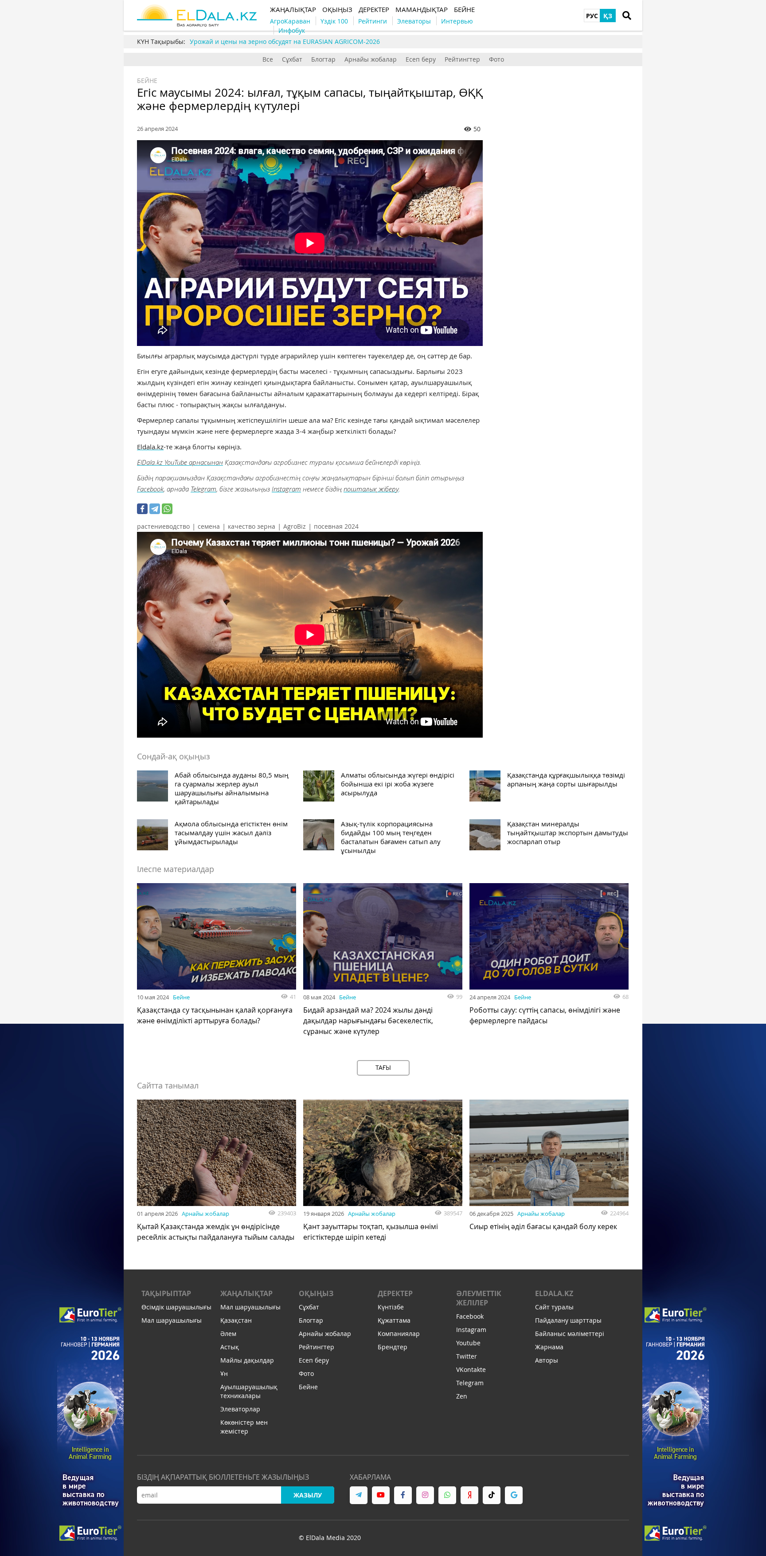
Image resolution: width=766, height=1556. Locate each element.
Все (267, 59)
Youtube (468, 1343)
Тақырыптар (166, 1293)
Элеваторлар (240, 1409)
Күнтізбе (391, 1307)
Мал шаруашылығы (171, 1320)
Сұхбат (292, 59)
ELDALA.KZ (554, 1293)
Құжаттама (394, 1320)
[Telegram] (154, 508)
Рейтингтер (462, 59)
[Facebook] (142, 508)
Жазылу (307, 1495)
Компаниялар (399, 1333)
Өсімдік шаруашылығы (176, 1307)
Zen (461, 1396)
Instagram (286, 488)
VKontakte (471, 1369)
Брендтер (392, 1347)
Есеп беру (421, 59)
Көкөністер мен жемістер (244, 1426)
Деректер (395, 1293)
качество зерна (251, 526)
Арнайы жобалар (370, 59)
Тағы (383, 1067)
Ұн (224, 1373)
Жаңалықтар (246, 1293)
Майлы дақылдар (247, 1360)
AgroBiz (294, 526)
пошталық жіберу (371, 488)
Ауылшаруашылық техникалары (248, 1391)
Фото (496, 59)
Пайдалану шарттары (568, 1320)
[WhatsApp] (167, 508)
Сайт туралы (554, 1307)
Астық (229, 1347)
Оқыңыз (316, 1293)
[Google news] (514, 1495)
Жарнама (549, 1347)
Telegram (203, 488)
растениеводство (163, 526)
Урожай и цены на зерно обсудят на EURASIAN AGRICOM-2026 (285, 41)
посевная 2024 (336, 526)
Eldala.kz (150, 446)
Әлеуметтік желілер (478, 1298)
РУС (592, 16)
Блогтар (323, 59)
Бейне (147, 80)
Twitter (466, 1356)
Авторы (546, 1360)
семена (209, 526)
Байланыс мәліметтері (569, 1333)
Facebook (150, 488)
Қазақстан (236, 1320)
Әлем (228, 1333)
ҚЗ (607, 16)
